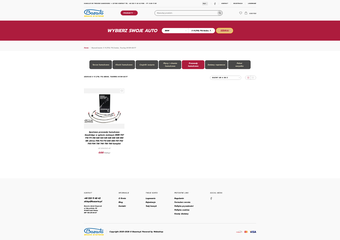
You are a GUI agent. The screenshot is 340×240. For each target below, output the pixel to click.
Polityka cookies (181, 210)
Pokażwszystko (239, 64)
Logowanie (252, 3)
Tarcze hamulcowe (100, 64)
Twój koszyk (151, 206)
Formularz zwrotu (182, 202)
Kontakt (224, 3)
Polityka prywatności (183, 206)
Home (86, 48)
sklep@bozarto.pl (93, 201)
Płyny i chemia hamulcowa (170, 64)
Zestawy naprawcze (216, 64)
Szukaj (224, 30)
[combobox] (175, 30)
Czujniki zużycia (146, 64)
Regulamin (179, 198)
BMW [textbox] (167, 30)
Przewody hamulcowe (193, 64)
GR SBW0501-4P (104, 148)
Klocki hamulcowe (123, 64)
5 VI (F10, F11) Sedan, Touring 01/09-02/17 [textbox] (203, 30)
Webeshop (158, 231)
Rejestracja (238, 3)
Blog (120, 202)
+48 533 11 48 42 (92, 198)
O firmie (122, 198)
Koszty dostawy (181, 213)
